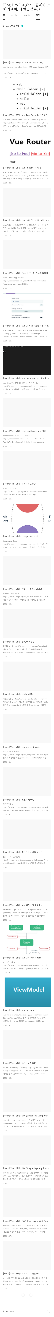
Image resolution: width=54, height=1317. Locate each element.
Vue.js (27, 15)
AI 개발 (14, 15)
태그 (38, 15)
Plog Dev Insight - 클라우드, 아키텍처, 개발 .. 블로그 (26, 5)
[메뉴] (49, 5)
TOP (49, 1312)
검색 (43, 5)
